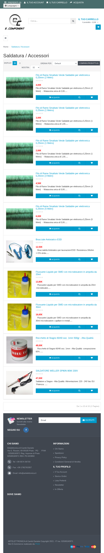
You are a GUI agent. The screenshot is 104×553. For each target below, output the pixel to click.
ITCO (37, 544)
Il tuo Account (35, 2)
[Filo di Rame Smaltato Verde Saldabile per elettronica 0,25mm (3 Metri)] (19, 186)
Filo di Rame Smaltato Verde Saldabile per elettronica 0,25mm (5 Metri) (63, 207)
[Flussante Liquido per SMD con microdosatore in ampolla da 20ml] (19, 284)
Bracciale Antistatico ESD (49, 239)
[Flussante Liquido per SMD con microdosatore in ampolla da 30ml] (19, 317)
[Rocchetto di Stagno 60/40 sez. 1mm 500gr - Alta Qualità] (19, 350)
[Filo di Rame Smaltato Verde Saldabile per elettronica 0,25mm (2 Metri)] (19, 87)
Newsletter (59, 485)
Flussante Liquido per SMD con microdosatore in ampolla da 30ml (66, 306)
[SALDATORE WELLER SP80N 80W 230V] (19, 383)
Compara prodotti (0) (88, 63)
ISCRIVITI (89, 420)
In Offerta (59, 489)
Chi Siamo (59, 449)
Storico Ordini (60, 476)
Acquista (78, 2)
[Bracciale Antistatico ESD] (19, 251)
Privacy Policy (61, 457)
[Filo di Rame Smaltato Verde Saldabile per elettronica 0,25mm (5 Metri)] (19, 219)
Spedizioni (59, 453)
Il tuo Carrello (58, 2)
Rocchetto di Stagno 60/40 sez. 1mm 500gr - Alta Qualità (64, 338)
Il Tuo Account (61, 472)
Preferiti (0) (14, 2)
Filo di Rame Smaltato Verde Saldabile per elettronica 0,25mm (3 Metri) (63, 174)
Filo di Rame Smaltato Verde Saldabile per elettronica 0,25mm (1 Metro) (63, 109)
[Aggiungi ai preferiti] (92, 97)
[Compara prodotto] (79, 97)
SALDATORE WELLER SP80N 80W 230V (57, 371)
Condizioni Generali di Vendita (68, 462)
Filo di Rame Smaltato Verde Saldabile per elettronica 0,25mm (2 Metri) (63, 76)
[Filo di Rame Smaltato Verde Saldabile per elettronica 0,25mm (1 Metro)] (19, 120)
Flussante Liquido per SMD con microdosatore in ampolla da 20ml (66, 273)
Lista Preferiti (60, 480)
